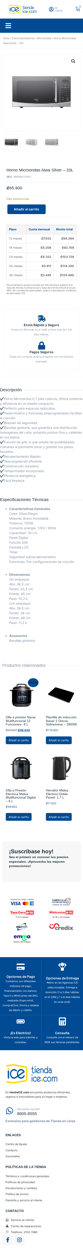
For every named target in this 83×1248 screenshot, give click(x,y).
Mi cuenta (58, 9)
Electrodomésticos (23, 38)
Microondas (44, 38)
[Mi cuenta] (51, 9)
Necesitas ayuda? (28, 1109)
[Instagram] (19, 1240)
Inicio (6, 38)
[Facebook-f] (7, 1240)
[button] (8, 25)
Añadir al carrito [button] (19, 740)
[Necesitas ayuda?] (10, 1111)
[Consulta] (62, 1021)
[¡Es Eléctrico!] (21, 1021)
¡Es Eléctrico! (20, 1033)
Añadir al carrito (26, 209)
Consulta (62, 1033)
